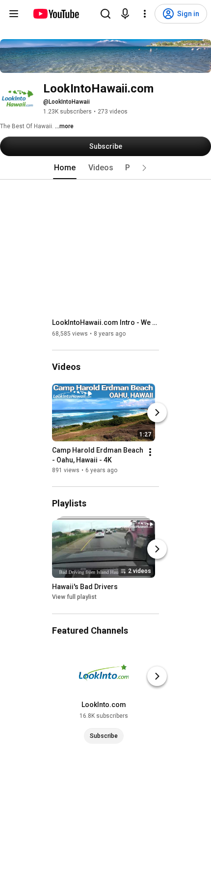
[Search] (105, 14)
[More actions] (150, 452)
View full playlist (74, 597)
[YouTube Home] (56, 13)
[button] (144, 168)
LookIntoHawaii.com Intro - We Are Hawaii (105, 322)
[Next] (157, 412)
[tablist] (105, 168)
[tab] (65, 168)
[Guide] (14, 14)
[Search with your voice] (125, 13)
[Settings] (145, 14)
